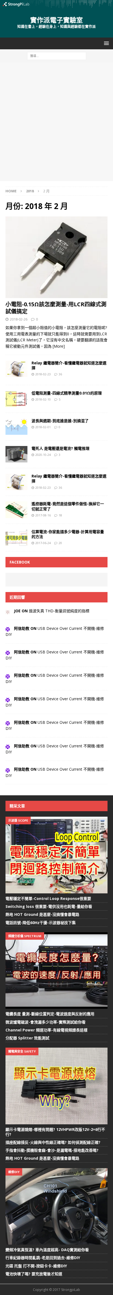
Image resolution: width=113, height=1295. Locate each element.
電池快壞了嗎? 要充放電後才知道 (33, 1273)
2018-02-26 (18, 319)
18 (60, 515)
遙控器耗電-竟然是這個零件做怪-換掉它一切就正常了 (68, 506)
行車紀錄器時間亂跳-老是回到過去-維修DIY (42, 1257)
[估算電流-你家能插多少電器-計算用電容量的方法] (16, 537)
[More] (59, 346)
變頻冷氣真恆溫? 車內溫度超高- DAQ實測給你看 (47, 1249)
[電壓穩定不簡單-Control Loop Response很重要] (56, 855)
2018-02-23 (43, 374)
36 (60, 374)
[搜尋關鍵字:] (56, 55)
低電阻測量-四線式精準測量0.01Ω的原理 (67, 393)
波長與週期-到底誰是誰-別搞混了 (60, 420)
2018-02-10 (43, 399)
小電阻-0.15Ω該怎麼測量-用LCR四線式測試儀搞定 (55, 308)
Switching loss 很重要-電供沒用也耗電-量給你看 (48, 906)
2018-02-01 (43, 427)
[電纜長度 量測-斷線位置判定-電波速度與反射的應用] (56, 970)
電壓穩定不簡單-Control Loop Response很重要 (48, 898)
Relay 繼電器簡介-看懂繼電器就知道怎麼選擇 (69, 365)
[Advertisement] (56, 121)
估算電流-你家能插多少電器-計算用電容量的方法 (68, 534)
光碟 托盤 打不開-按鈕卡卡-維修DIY (36, 1265)
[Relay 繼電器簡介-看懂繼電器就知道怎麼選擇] (16, 482)
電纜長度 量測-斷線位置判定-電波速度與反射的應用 (49, 1013)
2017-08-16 (43, 515)
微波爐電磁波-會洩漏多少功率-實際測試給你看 (45, 1022)
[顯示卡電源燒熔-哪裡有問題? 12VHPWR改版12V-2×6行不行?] (56, 1086)
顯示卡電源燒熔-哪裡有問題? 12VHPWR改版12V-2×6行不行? (55, 1132)
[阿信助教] (7, 628)
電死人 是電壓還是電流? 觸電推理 (60, 448)
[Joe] (7, 610)
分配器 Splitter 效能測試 (27, 1037)
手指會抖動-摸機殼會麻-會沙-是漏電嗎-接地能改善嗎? (51, 1150)
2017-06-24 (43, 543)
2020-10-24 (43, 455)
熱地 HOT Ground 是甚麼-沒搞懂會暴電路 (42, 914)
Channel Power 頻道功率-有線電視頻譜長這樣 (46, 1030)
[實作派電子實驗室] (56, 5)
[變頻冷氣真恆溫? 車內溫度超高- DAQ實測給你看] (56, 1206)
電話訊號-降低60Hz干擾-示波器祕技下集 (40, 922)
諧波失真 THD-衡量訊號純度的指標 (59, 610)
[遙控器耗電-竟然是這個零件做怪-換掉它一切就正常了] (16, 509)
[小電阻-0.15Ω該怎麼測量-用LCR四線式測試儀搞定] (56, 257)
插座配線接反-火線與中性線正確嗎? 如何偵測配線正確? (52, 1142)
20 (60, 543)
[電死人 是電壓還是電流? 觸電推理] (16, 454)
